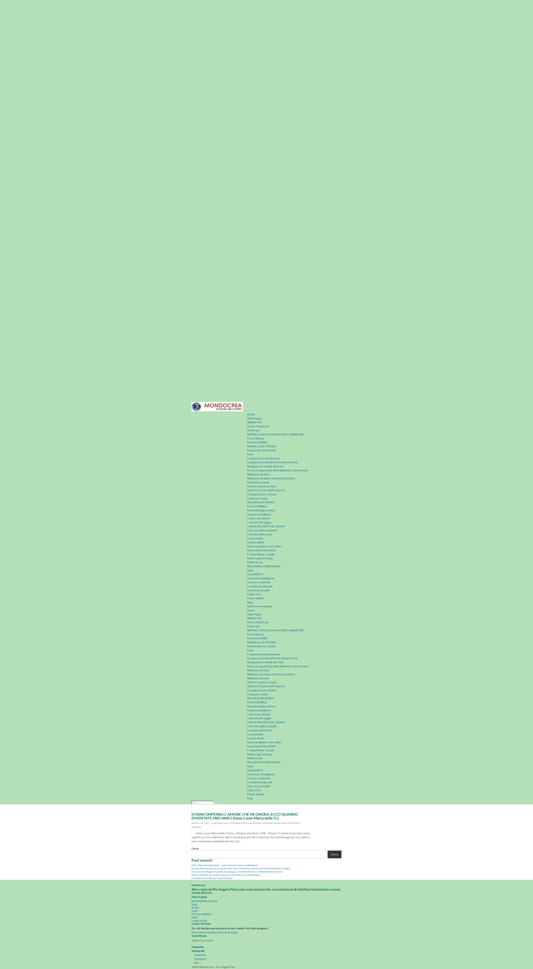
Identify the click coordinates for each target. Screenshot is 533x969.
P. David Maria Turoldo (260, 554)
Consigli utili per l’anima (261, 494)
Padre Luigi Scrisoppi (260, 558)
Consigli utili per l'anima (220, 823)
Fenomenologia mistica (261, 510)
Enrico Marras (255, 438)
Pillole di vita (254, 562)
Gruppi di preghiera (259, 514)
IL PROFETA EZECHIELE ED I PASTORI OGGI (212, 878)
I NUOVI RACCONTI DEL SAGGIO (266, 526)
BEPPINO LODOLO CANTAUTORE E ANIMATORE (275, 434)
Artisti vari (253, 430)
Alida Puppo (254, 418)
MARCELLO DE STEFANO (261, 446)
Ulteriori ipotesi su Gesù (262, 486)
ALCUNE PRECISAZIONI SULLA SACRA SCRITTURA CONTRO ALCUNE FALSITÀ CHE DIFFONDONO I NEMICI (241, 868)
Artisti (251, 414)
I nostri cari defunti (258, 518)
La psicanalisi (255, 538)
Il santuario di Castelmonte (263, 458)
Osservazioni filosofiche (261, 550)
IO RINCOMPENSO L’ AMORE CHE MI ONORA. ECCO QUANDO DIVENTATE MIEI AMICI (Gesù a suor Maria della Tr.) (245, 816)
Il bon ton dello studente (262, 530)
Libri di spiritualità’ (258, 590)
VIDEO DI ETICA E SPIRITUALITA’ (266, 490)
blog (250, 602)
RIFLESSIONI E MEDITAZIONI (264, 566)
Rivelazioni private (258, 482)
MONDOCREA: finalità (204, 901)
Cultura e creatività (258, 582)
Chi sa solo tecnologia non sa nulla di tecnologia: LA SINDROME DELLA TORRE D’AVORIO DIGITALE (237, 871)
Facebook (198, 947)
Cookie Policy (199, 920)
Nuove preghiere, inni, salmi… (265, 546)
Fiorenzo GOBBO (257, 442)
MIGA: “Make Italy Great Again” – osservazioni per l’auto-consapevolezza (225, 865)
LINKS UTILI (254, 594)
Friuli (250, 454)
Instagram (198, 950)
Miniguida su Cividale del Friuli (265, 466)
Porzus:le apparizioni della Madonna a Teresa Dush (277, 470)
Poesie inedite (255, 598)
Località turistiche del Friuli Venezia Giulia (272, 462)
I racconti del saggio (259, 522)
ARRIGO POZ (254, 422)
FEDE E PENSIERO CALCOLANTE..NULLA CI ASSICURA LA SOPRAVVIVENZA (226, 875)
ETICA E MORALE (257, 506)
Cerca (195, 848)
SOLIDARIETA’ (255, 574)
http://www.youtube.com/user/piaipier (215, 932)
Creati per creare (257, 498)
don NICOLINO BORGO (260, 502)
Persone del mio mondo (261, 450)
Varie (250, 570)
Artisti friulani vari (258, 426)
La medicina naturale (259, 586)
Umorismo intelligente (260, 578)
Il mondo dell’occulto (259, 534)
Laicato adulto (255, 542)
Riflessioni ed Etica (258, 474)
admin (196, 823)
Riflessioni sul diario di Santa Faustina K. (271, 478)
